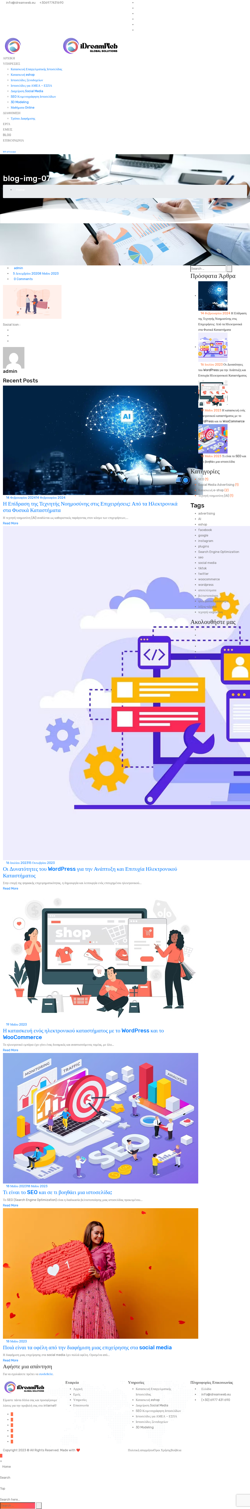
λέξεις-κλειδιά (207, 606)
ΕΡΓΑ (6, 124)
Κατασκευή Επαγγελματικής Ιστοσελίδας (36, 69)
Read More (10, 523)
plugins (203, 546)
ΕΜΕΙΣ (7, 129)
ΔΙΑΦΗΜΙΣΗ (12, 113)
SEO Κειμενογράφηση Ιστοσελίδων (33, 96)
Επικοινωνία (81, 1405)
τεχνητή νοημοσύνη (210, 612)
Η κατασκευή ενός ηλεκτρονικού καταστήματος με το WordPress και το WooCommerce (221, 415)
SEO (201, 479)
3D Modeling (20, 102)
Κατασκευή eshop (23, 75)
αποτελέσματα (207, 590)
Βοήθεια (176, 1450)
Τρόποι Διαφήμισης (23, 118)
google (203, 535)
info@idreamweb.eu (20, 3)
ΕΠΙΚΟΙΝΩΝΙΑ (13, 140)
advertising (206, 513)
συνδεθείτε (46, 1374)
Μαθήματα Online (22, 107)
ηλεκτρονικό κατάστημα (213, 601)
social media (207, 563)
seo (200, 557)
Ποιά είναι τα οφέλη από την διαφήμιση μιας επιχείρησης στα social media (87, 1347)
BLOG (7, 135)
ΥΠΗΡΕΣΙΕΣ (11, 64)
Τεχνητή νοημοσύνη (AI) (213, 496)
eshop (202, 524)
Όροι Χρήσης (162, 1450)
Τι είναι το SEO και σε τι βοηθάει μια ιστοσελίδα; (57, 1192)
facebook (205, 530)
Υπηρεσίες (80, 1400)
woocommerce (209, 579)
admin (18, 268)
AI (199, 519)
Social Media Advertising (216, 485)
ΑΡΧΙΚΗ (9, 58)
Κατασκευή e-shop (211, 490)
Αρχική (77, 1389)
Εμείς (76, 1394)
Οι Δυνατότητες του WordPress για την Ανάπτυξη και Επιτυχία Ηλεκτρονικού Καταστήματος (222, 370)
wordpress (205, 585)
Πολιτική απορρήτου (141, 1450)
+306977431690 (51, 3)
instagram (205, 541)
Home (20, 190)
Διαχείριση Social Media (27, 91)
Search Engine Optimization (218, 552)
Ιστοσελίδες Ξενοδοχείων (27, 80)
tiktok (202, 568)
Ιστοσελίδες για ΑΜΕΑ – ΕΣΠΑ (31, 85)
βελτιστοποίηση (208, 596)
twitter (203, 574)
